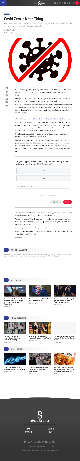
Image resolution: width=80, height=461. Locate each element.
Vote (67, 202)
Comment (7, 102)
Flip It (7, 99)
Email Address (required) (25, 186)
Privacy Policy (41, 446)
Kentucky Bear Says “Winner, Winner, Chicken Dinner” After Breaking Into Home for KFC (64, 369)
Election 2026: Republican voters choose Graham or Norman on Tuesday (12, 338)
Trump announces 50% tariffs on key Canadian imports (40, 300)
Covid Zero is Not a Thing (40, 3)
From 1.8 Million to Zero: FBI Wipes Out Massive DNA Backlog (47, 119)
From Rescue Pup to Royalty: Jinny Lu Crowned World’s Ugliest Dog (38, 369)
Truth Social (43, 442)
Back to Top (50, 446)
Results (56, 202)
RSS (53, 442)
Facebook (55, 3)
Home (28, 429)
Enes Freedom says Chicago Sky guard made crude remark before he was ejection (64, 300)
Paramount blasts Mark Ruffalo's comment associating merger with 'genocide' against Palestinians (14, 301)
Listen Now (77, 3)
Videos (40, 435)
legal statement (52, 195)
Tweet (7, 92)
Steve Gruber (40, 416)
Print (7, 106)
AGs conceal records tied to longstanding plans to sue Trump (40, 337)
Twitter (57, 3)
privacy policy (43, 195)
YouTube (39, 442)
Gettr (62, 3)
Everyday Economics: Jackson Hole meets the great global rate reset (64, 338)
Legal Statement (30, 446)
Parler (65, 3)
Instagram (60, 3)
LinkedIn (70, 3)
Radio (51, 432)
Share (7, 88)
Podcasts (28, 432)
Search (73, 3)
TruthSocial (67, 3)
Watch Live (51, 429)
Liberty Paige (10, 30)
